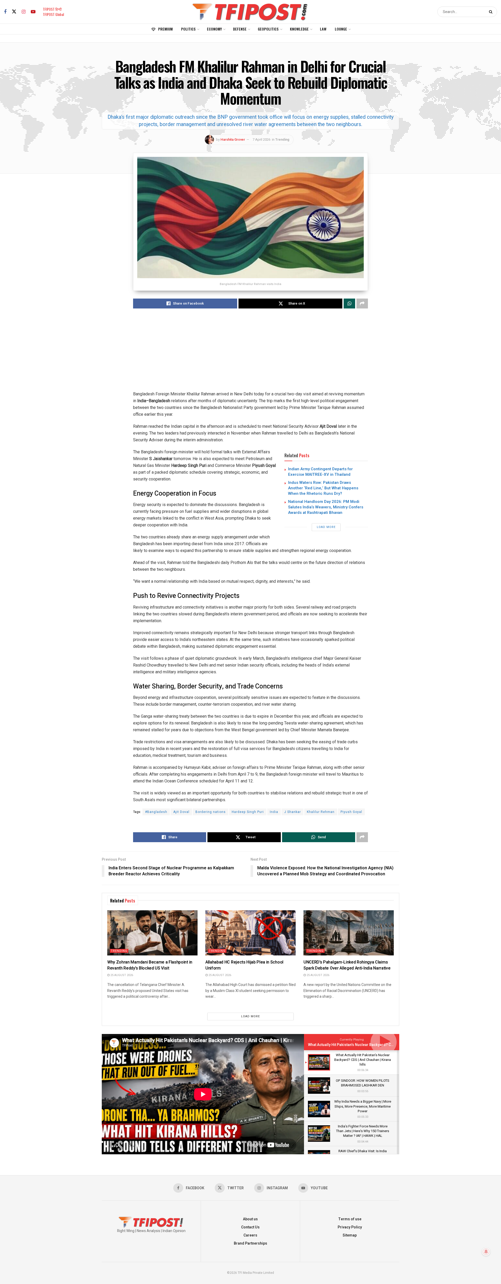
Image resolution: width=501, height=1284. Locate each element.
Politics (188, 29)
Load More (326, 527)
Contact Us (250, 1227)
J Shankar (292, 812)
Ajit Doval (181, 812)
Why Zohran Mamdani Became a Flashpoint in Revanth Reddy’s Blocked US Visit (149, 965)
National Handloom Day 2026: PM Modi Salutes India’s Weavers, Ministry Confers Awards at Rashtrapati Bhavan (325, 507)
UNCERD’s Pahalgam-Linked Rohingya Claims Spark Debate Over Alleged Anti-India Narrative (346, 965)
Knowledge (299, 29)
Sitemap (350, 1235)
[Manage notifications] (486, 1251)
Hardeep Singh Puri (248, 812)
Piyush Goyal (351, 812)
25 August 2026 (121, 975)
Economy (214, 29)
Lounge (341, 29)
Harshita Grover (232, 139)
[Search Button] (491, 12)
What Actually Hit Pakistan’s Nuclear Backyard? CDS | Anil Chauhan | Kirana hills (375, 1045)
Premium (165, 29)
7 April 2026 (261, 139)
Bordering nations (210, 812)
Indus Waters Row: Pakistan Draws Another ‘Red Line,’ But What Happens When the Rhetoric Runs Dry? (323, 488)
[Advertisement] (250, 354)
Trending (282, 139)
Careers (250, 1235)
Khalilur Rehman (321, 812)
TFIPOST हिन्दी (52, 9)
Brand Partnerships (250, 1243)
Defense (240, 29)
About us (250, 1219)
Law (323, 29)
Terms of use (349, 1219)
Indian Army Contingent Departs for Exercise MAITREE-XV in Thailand (320, 471)
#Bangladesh (156, 812)
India (274, 812)
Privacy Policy (350, 1227)
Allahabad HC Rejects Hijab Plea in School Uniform (244, 965)
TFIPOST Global (53, 14)
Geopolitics (268, 29)
